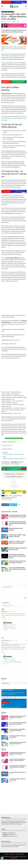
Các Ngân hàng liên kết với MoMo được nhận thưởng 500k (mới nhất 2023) (17, 523)
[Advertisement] (14, 298)
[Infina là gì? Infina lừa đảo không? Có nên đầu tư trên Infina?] (4, 562)
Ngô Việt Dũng (5, 640)
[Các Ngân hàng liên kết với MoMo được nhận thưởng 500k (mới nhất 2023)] (4, 523)
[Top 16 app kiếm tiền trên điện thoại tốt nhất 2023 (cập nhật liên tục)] (4, 569)
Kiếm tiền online (9, 9)
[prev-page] (2, 574)
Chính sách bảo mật (20, 854)
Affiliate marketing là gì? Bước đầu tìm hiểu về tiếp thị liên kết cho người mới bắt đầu (14, 118)
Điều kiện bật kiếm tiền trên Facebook (17, 772)
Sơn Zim (4, 21)
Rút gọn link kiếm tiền (6, 846)
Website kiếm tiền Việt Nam (7, 498)
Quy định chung (12, 854)
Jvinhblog (15, 845)
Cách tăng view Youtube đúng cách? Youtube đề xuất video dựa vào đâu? (17, 556)
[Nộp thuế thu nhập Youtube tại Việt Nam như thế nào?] (4, 549)
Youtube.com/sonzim (12, 836)
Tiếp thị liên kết (11, 11)
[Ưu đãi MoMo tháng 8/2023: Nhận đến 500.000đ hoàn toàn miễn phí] (4, 517)
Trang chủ (3, 9)
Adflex (7, 495)
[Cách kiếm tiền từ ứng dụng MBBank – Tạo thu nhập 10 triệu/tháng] (4, 731)
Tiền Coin (3, 845)
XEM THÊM (14, 511)
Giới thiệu (6, 854)
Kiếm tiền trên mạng (6, 497)
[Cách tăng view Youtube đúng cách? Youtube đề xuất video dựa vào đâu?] (4, 556)
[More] (19, 504)
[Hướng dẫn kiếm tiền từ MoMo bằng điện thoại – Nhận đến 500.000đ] (4, 761)
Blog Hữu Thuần (21, 845)
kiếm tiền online (7, 48)
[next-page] (4, 574)
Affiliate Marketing (9, 54)
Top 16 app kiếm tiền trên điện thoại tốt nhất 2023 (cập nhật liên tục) (17, 569)
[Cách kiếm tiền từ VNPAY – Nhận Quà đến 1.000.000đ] (4, 536)
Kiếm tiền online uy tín (18, 495)
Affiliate (10, 495)
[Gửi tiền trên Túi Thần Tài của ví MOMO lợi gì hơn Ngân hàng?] (4, 543)
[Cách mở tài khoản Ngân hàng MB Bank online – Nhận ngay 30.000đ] (4, 724)
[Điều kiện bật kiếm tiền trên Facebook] (4, 530)
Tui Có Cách (9, 845)
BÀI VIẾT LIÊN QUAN (6, 511)
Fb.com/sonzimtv (12, 834)
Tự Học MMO (15, 846)
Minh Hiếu (4, 611)
